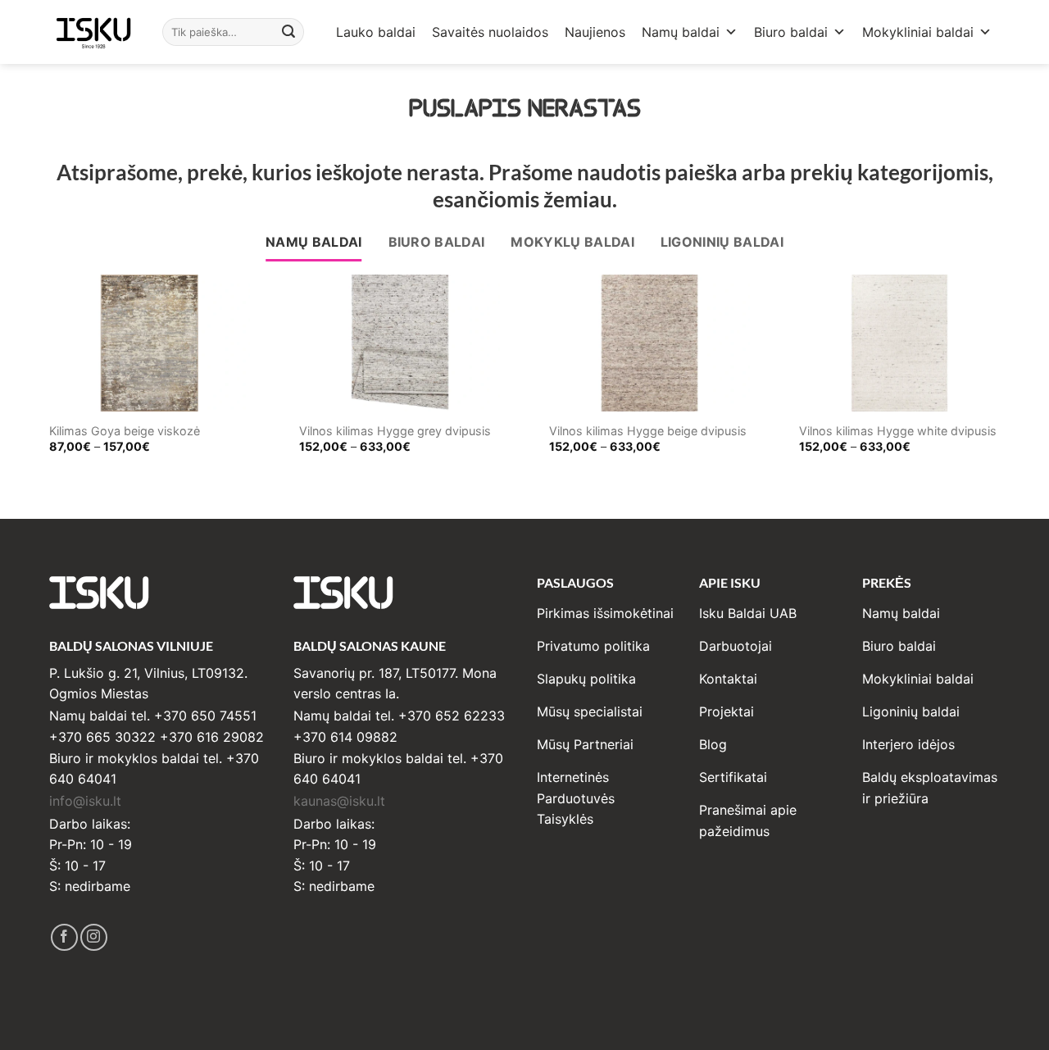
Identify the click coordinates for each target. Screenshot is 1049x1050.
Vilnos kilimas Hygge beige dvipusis (648, 431)
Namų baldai (681, 32)
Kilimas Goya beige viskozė (124, 431)
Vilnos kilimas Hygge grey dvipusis (395, 431)
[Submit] (289, 32)
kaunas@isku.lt (339, 801)
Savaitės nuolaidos (490, 32)
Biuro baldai (791, 32)
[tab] (314, 242)
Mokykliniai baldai (918, 32)
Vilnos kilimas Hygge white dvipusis (898, 431)
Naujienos (595, 32)
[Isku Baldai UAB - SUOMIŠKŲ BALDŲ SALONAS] (93, 31)
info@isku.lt (85, 801)
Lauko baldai (376, 32)
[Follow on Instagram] (93, 937)
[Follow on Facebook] (64, 937)
